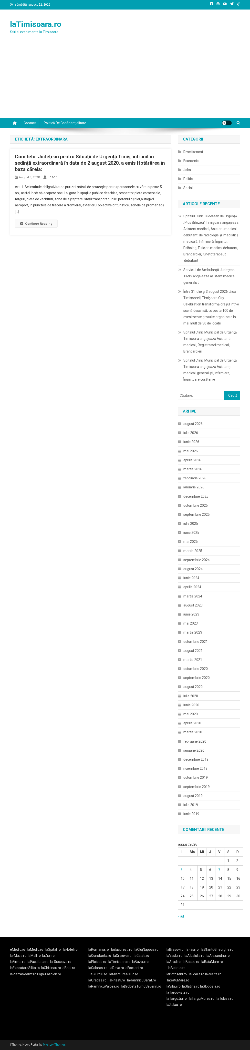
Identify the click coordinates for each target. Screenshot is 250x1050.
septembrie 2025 (196, 514)
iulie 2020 (190, 696)
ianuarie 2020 (193, 750)
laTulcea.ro (225, 998)
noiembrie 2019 (195, 768)
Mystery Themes (54, 1044)
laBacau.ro (191, 962)
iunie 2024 (191, 578)
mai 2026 (190, 451)
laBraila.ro (196, 974)
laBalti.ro (68, 968)
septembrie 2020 (196, 678)
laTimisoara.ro (35, 24)
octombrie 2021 (195, 642)
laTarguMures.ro (201, 998)
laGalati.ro (141, 956)
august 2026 (193, 424)
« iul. (181, 916)
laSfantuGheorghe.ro (217, 949)
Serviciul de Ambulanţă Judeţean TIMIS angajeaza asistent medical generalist (209, 276)
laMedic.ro (35, 949)
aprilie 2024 (192, 587)
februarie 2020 (194, 741)
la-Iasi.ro (192, 949)
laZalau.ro (174, 1005)
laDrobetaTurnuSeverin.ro (141, 986)
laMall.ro (34, 956)
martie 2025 (192, 551)
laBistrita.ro (177, 968)
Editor (52, 177)
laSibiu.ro (174, 986)
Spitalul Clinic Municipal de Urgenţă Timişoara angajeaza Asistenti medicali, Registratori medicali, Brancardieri (210, 341)
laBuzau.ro (140, 962)
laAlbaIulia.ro (194, 956)
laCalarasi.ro (97, 968)
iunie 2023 (191, 614)
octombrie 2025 (195, 505)
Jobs (187, 170)
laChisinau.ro (51, 968)
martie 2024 (192, 596)
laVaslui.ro (176, 956)
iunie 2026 (191, 442)
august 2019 (193, 796)
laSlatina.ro (190, 986)
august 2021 (193, 651)
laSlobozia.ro (210, 986)
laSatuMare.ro (178, 980)
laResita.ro (213, 974)
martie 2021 (192, 660)
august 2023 (193, 605)
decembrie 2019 (195, 759)
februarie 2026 (194, 478)
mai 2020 (190, 714)
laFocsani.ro (134, 968)
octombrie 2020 (195, 669)
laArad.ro (174, 962)
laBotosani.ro (177, 974)
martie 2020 (192, 732)
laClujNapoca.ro (146, 949)
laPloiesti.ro (97, 962)
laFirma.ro (17, 962)
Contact (30, 123)
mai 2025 (190, 542)
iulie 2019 (190, 805)
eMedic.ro (17, 949)
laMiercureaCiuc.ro (123, 974)
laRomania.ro (98, 949)
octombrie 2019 (195, 777)
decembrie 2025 (195, 496)
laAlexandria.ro (218, 956)
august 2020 (193, 687)
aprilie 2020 (192, 723)
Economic (190, 161)
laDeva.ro (117, 968)
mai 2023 (190, 623)
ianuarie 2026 (193, 487)
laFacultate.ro (38, 962)
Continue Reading (38, 223)
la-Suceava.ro (60, 962)
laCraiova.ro (122, 956)
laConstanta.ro (99, 956)
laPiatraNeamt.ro (23, 974)
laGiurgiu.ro (99, 974)
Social (188, 188)
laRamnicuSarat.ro (141, 980)
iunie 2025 (191, 533)
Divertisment (193, 152)
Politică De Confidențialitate (65, 123)
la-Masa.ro (18, 956)
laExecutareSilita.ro (25, 968)
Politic (188, 179)
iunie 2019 (191, 814)
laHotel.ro (70, 949)
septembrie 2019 (196, 787)
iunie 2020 (191, 705)
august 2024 (193, 569)
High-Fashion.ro (49, 974)
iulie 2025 (190, 523)
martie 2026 (192, 469)
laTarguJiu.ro (178, 998)
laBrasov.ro (175, 949)
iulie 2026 (190, 433)
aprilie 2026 (192, 460)
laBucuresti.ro (121, 949)
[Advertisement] (125, 81)
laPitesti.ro (117, 980)
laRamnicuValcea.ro (103, 986)
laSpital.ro (53, 949)
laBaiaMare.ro (212, 962)
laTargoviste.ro (178, 992)
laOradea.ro (97, 980)
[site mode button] (227, 123)
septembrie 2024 (196, 560)
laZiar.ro (48, 956)
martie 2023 (192, 632)
